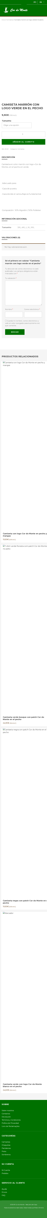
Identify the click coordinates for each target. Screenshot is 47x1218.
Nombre (9, 309)
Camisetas (9, 20)
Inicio (3, 20)
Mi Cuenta (6, 1170)
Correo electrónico (32, 309)
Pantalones (6, 1148)
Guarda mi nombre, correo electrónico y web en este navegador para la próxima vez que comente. (22, 323)
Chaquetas (6, 1145)
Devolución (6, 1117)
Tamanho (6, 121)
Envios (4, 1192)
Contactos (6, 1114)
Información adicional (14, 219)
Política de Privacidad (10, 1123)
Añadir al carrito (23, 142)
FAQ (3, 1195)
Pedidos (5, 1173)
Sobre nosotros (8, 1111)
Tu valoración (10, 278)
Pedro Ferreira (39, 1208)
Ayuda (4, 1189)
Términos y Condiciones (11, 1120)
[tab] (23, 157)
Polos (4, 1151)
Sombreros (6, 1155)
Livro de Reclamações (10, 1126)
